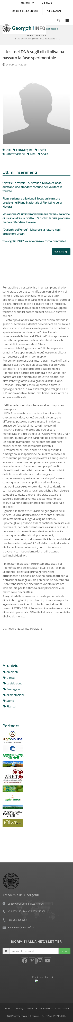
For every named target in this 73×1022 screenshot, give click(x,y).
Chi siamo (47, 3)
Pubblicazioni (54, 11)
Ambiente (12, 672)
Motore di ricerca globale (25, 11)
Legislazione (14, 683)
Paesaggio (13, 689)
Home (30, 35)
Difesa (10, 678)
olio (8, 150)
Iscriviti (64, 951)
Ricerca (10, 706)
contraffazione (15, 154)
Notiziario (41, 35)
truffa (41, 150)
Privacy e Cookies (25, 1008)
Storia (10, 701)
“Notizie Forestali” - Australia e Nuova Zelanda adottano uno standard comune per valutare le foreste (32, 187)
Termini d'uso (46, 1008)
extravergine (23, 150)
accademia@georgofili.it (21, 927)
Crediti (7, 1008)
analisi (44, 154)
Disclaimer (63, 1008)
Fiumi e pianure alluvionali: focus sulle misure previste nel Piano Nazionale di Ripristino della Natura (32, 202)
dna (32, 154)
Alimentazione (15, 695)
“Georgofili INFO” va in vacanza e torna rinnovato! (34, 241)
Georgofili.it (27, 3)
